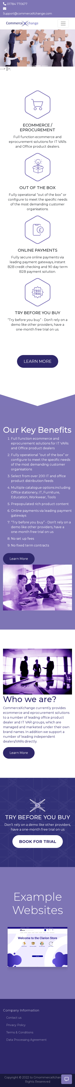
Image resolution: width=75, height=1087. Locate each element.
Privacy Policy (16, 1025)
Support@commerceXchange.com (27, 13)
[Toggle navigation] (63, 23)
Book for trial (37, 841)
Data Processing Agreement (26, 1040)
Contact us (13, 1017)
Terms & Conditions (19, 1032)
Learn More (38, 361)
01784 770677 (17, 4)
